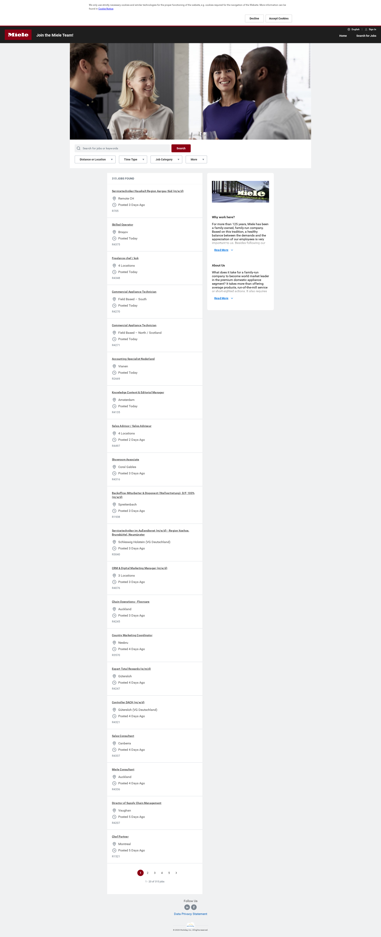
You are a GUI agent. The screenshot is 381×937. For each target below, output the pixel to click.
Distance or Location (93, 159)
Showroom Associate (125, 459)
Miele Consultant (123, 769)
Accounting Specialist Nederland (133, 358)
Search (181, 148)
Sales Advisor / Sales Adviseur (131, 425)
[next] (176, 873)
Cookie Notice (105, 8)
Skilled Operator (122, 224)
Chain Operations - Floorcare (131, 601)
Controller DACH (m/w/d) (128, 702)
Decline (254, 18)
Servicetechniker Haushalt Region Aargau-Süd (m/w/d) (148, 191)
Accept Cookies (279, 18)
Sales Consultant (123, 735)
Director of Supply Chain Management (136, 803)
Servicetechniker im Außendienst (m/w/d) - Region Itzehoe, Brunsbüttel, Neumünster (150, 532)
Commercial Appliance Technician (134, 291)
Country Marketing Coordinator (132, 635)
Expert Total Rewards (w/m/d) (131, 668)
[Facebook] (194, 907)
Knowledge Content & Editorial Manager (138, 392)
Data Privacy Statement (190, 914)
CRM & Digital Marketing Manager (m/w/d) (139, 568)
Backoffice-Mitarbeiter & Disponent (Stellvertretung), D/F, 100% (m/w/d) (153, 495)
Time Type (130, 159)
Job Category (164, 159)
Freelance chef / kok (125, 258)
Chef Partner (120, 836)
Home (343, 35)
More (194, 159)
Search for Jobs (366, 35)
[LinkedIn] (187, 907)
